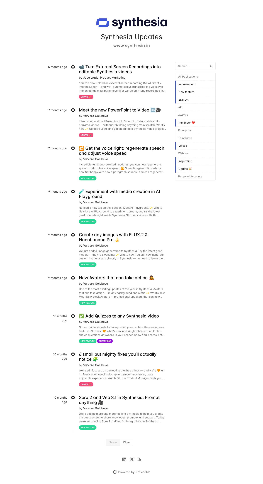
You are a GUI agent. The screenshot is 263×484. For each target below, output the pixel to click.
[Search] (211, 66)
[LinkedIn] (126, 459)
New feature (186, 92)
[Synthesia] (131, 23)
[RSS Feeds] (139, 459)
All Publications (188, 76)
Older (126, 442)
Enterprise (184, 130)
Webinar (183, 153)
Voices (183, 145)
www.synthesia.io (131, 45)
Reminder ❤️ (187, 122)
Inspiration (185, 161)
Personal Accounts (190, 176)
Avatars (183, 115)
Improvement (187, 84)
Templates (185, 138)
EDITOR (183, 99)
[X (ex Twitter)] (134, 459)
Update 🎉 (185, 168)
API (180, 107)
